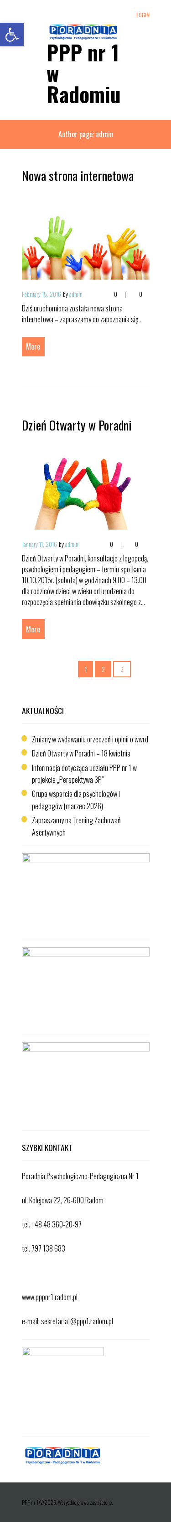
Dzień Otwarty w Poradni (77, 425)
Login (142, 14)
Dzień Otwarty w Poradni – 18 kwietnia (81, 753)
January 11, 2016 (39, 544)
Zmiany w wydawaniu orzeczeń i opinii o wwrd (90, 739)
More (33, 346)
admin (76, 294)
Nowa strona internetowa (78, 175)
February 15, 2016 (41, 294)
